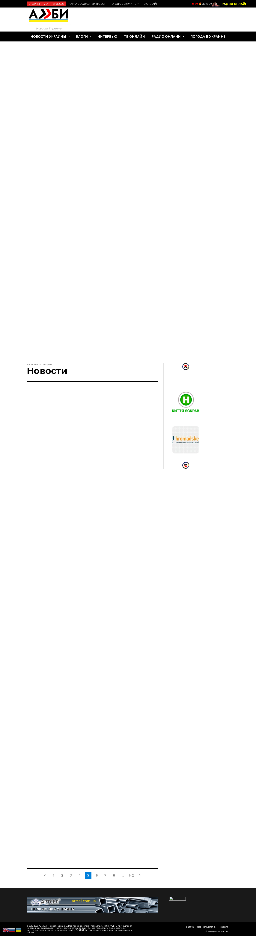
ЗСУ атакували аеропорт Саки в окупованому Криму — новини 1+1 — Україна (125, 524)
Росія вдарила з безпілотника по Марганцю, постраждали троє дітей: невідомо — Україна (126, 610)
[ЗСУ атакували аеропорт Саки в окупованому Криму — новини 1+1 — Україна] (120, 490)
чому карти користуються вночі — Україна (56, 605)
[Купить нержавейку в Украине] (92, 905)
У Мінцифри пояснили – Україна (53, 847)
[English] (6, 930)
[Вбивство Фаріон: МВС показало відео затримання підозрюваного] (120, 416)
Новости (34, 439)
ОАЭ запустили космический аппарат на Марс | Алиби (74, 271)
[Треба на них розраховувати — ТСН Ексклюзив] (120, 815)
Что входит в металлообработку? (56, 137)
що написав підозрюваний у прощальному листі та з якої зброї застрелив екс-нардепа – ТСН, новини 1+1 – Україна (57, 529)
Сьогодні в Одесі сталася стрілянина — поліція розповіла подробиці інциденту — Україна (123, 768)
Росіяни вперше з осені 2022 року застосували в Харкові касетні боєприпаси (58, 450)
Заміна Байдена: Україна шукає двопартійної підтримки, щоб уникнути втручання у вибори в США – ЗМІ (57, 771)
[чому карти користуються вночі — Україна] (52, 574)
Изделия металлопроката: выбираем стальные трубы (74, 48)
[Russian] (12, 930)
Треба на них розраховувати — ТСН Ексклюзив (119, 850)
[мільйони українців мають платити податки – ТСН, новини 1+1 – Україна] (120, 653)
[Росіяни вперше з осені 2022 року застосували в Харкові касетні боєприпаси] (52, 416)
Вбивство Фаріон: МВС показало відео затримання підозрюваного (126, 450)
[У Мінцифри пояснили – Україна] (52, 815)
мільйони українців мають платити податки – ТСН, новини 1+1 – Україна (125, 687)
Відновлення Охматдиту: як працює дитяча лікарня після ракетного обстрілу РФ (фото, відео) (58, 689)
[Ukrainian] (19, 930)
